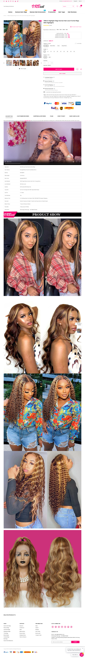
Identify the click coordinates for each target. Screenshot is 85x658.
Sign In (80, 1)
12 (44, 51)
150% (45, 57)
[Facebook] (4, 1)
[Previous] (5, 63)
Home (5, 15)
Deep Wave (64, 45)
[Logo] (38, 6)
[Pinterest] (11, 1)
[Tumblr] (13, 1)
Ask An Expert (23, 68)
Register (75, 1)
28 (70, 51)
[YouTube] (16, 1)
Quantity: (45, 60)
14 (47, 51)
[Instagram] (9, 1)
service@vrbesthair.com (67, 1)
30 (74, 51)
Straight (46, 45)
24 (64, 51)
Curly (58, 45)
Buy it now (62, 73)
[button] (46, 25)
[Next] (40, 63)
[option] (23, 39)
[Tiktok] (18, 1)
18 (54, 51)
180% (50, 57)
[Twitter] (7, 1)
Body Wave (52, 45)
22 (60, 51)
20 (57, 51)
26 (67, 51)
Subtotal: (45, 65)
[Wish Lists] (77, 69)
